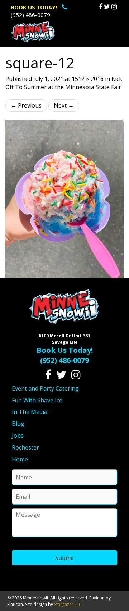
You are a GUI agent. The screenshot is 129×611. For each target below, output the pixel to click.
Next (64, 105)
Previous (26, 105)
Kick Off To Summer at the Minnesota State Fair (63, 83)
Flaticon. (15, 604)
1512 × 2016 (88, 79)
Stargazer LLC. (68, 604)
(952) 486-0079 (34, 11)
